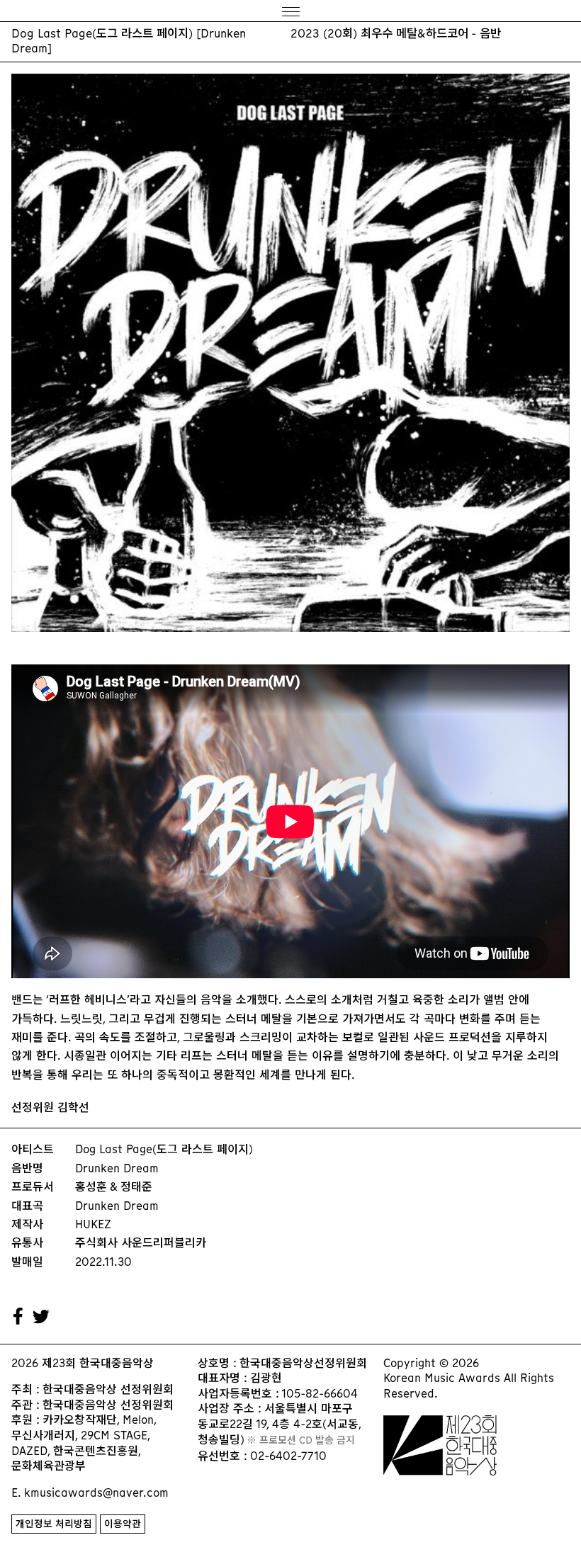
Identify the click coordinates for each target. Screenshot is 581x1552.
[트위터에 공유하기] (41, 1316)
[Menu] (290, 11)
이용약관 (122, 1524)
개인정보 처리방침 (54, 1524)
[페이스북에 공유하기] (18, 1316)
